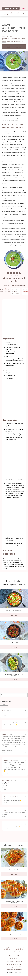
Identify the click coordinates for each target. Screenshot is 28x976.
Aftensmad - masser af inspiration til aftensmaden (12, 38)
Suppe (19, 41)
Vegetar (23, 41)
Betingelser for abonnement (14, 964)
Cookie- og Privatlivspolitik (14, 967)
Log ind (24, 8)
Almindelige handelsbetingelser (14, 961)
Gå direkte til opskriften (14, 47)
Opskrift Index (14, 959)
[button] (7, 272)
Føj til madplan (16, 291)
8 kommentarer (7, 36)
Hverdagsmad (5, 41)
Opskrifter (16, 41)
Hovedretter (20, 39)
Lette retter (10, 41)
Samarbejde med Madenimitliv (14, 969)
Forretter (16, 39)
